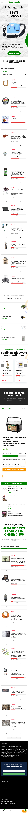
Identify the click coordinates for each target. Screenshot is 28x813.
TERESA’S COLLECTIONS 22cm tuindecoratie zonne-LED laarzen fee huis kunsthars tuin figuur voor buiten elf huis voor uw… (16, 502)
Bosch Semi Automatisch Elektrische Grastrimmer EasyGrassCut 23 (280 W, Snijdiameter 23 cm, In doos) (17, 228)
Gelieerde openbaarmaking (8, 803)
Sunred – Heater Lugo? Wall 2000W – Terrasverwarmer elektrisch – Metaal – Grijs (17, 691)
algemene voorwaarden (7, 801)
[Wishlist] (10, 811)
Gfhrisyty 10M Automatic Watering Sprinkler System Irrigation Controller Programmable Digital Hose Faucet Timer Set (17, 673)
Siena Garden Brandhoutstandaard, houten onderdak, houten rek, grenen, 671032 (18, 84)
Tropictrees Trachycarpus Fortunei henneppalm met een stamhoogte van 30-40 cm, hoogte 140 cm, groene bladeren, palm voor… (18, 561)
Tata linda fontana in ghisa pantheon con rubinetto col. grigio (18, 599)
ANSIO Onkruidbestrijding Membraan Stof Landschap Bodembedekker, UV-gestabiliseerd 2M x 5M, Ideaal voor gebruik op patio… (18, 211)
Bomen (9, 511)
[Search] (25, 2)
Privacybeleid (4, 799)
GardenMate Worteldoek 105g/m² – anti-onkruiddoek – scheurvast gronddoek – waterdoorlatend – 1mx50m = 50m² (18, 173)
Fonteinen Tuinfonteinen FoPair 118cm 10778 (18, 245)
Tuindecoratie (11, 495)
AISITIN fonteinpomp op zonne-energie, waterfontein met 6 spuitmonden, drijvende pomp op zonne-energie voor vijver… (18, 280)
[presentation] (2, 365)
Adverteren (4, 793)
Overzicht (3, 787)
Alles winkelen (4, 789)
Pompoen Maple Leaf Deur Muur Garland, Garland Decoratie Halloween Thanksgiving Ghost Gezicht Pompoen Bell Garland (18, 616)
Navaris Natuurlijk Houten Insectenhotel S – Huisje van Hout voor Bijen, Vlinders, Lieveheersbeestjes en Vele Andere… (18, 262)
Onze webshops (5, 791)
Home (2, 785)
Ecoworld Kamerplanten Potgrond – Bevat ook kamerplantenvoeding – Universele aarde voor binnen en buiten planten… (14, 441)
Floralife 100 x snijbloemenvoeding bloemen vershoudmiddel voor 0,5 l (18, 120)
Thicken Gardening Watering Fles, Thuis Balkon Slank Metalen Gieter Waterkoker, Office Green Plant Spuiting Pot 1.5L (18, 136)
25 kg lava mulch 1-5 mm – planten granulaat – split (17, 707)
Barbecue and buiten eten (13, 486)
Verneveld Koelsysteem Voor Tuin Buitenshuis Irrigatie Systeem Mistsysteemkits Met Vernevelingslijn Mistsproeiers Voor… (18, 102)
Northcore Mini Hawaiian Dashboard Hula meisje (7, 373)
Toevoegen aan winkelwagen (14, 469)
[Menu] (1, 2)
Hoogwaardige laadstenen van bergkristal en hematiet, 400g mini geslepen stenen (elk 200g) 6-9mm (18, 635)
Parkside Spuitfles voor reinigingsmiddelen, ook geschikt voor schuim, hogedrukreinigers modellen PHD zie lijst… (17, 155)
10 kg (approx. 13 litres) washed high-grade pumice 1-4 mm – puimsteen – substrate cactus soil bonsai (18, 724)
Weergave (4, 308)
